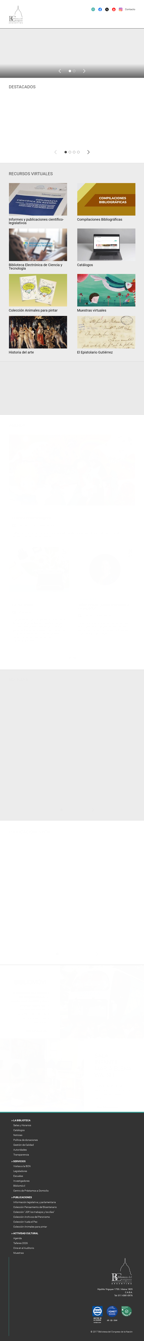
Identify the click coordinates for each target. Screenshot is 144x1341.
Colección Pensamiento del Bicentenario (35, 1207)
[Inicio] (17, 16)
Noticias (18, 1135)
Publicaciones (22, 1197)
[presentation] (60, 71)
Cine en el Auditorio (24, 1248)
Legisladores (20, 1171)
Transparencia (21, 1154)
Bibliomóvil (19, 1185)
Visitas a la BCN (22, 1166)
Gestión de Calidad (23, 1144)
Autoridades (20, 1149)
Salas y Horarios (22, 1125)
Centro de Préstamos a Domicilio (31, 1190)
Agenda (17, 1238)
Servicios (19, 1161)
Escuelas (18, 1176)
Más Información (36, 1031)
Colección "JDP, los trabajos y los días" (34, 1212)
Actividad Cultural (26, 1233)
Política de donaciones (25, 1140)
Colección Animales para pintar (30, 1226)
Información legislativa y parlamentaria (34, 1202)
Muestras (18, 1252)
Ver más (72, 657)
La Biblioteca (22, 1120)
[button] (70, 71)
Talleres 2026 (20, 1243)
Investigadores (21, 1180)
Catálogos (19, 1130)
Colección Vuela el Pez (25, 1221)
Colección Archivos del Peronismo (32, 1216)
